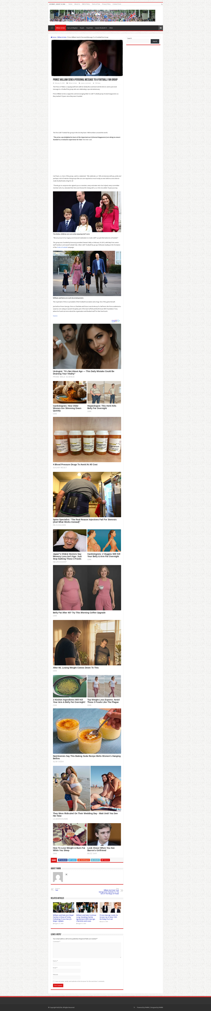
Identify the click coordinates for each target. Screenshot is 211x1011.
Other (111, 28)
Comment (56, 941)
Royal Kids (89, 28)
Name (55, 961)
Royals (82, 28)
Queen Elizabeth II (101, 28)
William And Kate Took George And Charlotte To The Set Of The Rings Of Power (109, 891)
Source (55, 316)
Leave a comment (86, 83)
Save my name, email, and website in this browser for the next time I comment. (80, 981)
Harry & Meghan (72, 28)
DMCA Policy (86, 4)
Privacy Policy (106, 4)
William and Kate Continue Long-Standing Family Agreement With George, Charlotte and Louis (86, 918)
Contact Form (117, 4)
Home (70, 4)
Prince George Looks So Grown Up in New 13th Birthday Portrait (109, 917)
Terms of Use (96, 4)
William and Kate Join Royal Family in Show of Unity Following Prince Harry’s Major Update (63, 918)
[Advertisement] (87, 115)
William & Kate (60, 28)
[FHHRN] (102, 15)
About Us (77, 4)
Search (129, 38)
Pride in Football (62, 247)
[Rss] (162, 4)
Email (55, 968)
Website (55, 974)
